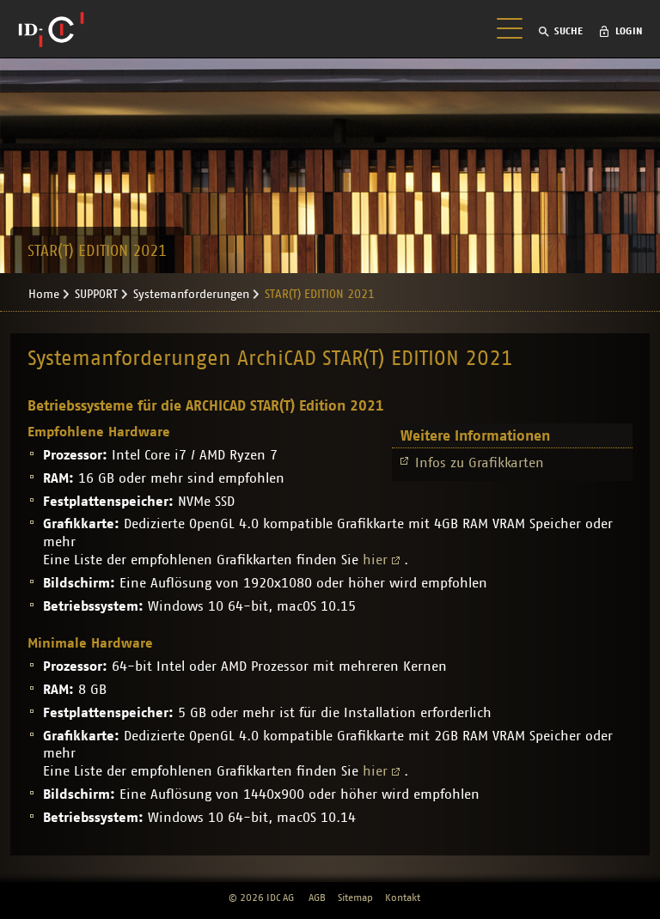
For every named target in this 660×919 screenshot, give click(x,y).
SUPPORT (96, 295)
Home (43, 295)
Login (629, 31)
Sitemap (355, 897)
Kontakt (402, 897)
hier (375, 560)
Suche (568, 31)
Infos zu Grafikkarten (481, 463)
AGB (317, 897)
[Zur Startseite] (51, 29)
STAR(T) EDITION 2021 (320, 295)
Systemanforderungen (191, 295)
